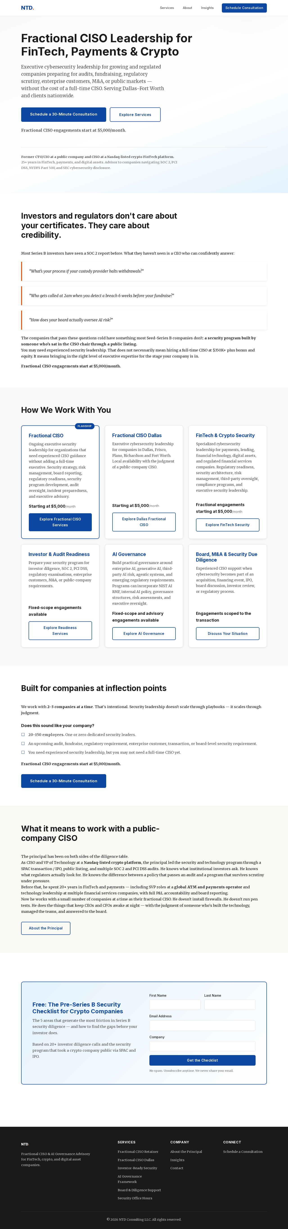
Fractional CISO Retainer (138, 1152)
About (187, 8)
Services (167, 8)
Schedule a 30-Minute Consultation (63, 114)
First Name (157, 995)
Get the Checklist (202, 1060)
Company (156, 1037)
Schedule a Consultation (243, 1152)
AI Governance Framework (130, 1179)
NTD (27, 7)
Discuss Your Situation (228, 633)
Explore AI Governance (144, 633)
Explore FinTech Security (228, 525)
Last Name (212, 995)
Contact (176, 1168)
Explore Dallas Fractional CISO (144, 522)
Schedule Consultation (244, 8)
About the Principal (46, 928)
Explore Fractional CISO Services (60, 522)
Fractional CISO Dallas (136, 1160)
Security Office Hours (135, 1198)
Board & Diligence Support (139, 1190)
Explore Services (135, 114)
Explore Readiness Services (60, 631)
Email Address (160, 1016)
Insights (207, 8)
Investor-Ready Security (137, 1168)
